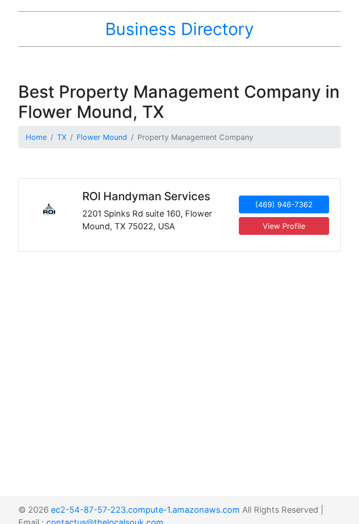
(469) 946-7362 (284, 204)
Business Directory (179, 29)
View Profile (284, 226)
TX (61, 137)
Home (36, 137)
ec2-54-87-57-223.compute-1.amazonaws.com (145, 510)
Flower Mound (102, 137)
